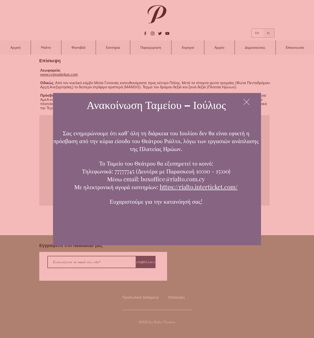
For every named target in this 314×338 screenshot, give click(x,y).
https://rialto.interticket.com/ (199, 187)
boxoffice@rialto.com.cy (173, 179)
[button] (246, 102)
